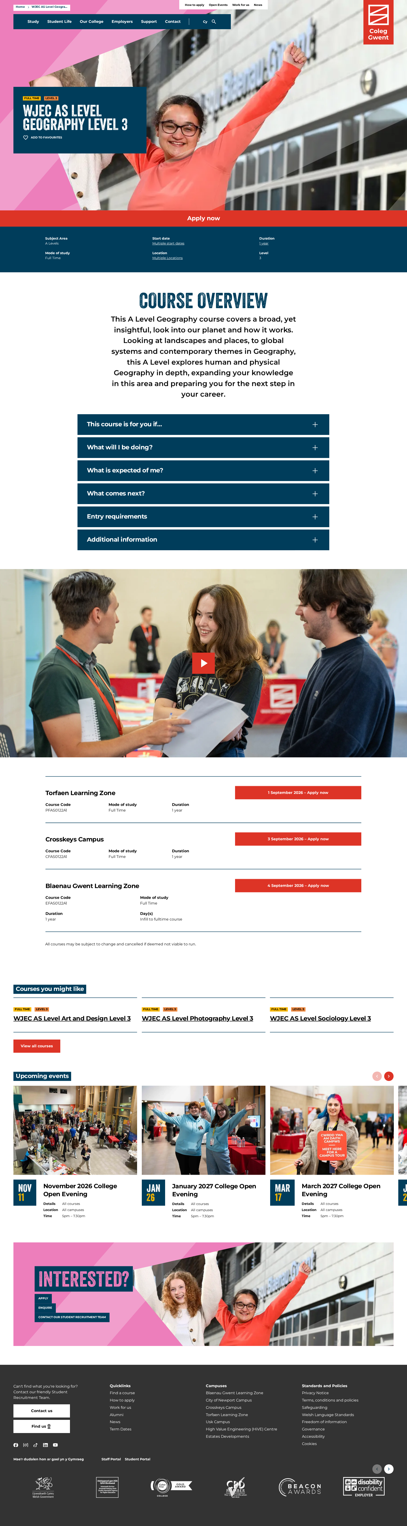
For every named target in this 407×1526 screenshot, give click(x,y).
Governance (313, 1429)
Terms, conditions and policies (330, 1400)
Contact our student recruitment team (72, 1317)
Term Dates (120, 1429)
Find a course (122, 1393)
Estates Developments (227, 1437)
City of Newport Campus (229, 1400)
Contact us (42, 1411)
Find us (39, 1426)
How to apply (194, 5)
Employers (122, 21)
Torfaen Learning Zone (227, 1415)
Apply (43, 1299)
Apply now (203, 218)
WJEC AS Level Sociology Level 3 (320, 1018)
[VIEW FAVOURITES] (374, 1519)
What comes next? (116, 493)
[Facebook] (15, 1444)
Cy (205, 21)
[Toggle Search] (214, 21)
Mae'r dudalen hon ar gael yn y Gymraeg (48, 1459)
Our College (91, 21)
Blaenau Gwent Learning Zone (234, 1393)
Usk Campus (218, 1422)
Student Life (59, 21)
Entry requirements (117, 517)
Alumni (116, 1415)
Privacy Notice (315, 1393)
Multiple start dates (168, 243)
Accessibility (313, 1437)
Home (20, 7)
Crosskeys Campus (223, 1408)
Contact (173, 21)
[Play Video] (203, 663)
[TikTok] (35, 1444)
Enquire (45, 1308)
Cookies (309, 1444)
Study (33, 21)
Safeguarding (314, 1408)
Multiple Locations (167, 258)
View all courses (37, 1046)
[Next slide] (389, 1076)
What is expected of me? (125, 470)
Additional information (122, 540)
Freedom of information (324, 1422)
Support (149, 21)
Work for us (240, 5)
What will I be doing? (119, 447)
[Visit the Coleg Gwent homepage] (378, 22)
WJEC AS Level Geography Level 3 (50, 7)
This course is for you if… (124, 424)
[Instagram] (25, 1444)
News (258, 5)
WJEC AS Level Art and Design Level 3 (71, 1018)
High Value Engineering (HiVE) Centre (241, 1429)
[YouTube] (55, 1444)
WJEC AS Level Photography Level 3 (197, 1018)
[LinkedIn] (45, 1444)
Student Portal (137, 1459)
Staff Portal (111, 1459)
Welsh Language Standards (328, 1415)
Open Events (218, 5)
